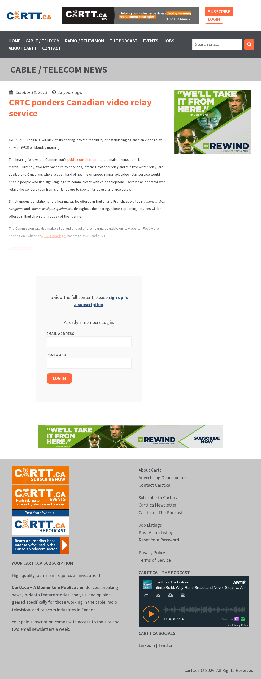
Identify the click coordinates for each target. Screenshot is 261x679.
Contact (51, 48)
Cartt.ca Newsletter (157, 505)
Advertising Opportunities (163, 477)
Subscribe (219, 12)
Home (14, 41)
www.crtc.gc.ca (20, 247)
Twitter (165, 645)
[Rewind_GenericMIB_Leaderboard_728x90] (130, 436)
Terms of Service (155, 560)
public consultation (81, 159)
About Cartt (23, 48)
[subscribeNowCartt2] (40, 474)
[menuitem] (14, 40)
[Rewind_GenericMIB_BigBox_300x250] (212, 121)
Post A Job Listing (156, 532)
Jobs (169, 41)
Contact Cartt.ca (154, 485)
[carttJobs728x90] (130, 15)
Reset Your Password (159, 540)
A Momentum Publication (59, 587)
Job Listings (150, 525)
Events (150, 41)
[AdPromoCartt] (40, 545)
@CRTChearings (53, 235)
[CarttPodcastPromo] (40, 526)
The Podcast (124, 41)
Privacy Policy (152, 552)
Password (56, 354)
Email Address (60, 333)
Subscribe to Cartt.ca (158, 497)
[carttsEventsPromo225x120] (40, 500)
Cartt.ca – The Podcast (161, 512)
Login (214, 19)
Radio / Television (84, 41)
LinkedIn (147, 645)
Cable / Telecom (42, 41)
